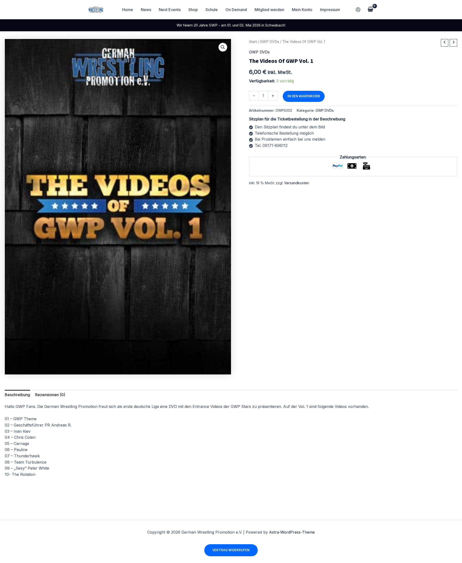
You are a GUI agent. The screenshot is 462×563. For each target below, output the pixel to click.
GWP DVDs (269, 41)
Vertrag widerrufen (231, 550)
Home (127, 9)
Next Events (170, 9)
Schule (211, 9)
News (146, 9)
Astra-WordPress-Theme (292, 532)
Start (253, 41)
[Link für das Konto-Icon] (358, 9)
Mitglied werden (269, 9)
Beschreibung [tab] (17, 394)
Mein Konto (302, 9)
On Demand (236, 9)
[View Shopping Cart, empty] (370, 9)
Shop (193, 9)
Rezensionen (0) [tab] (50, 394)
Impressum (330, 9)
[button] (222, 47)
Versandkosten (296, 183)
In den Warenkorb (304, 96)
